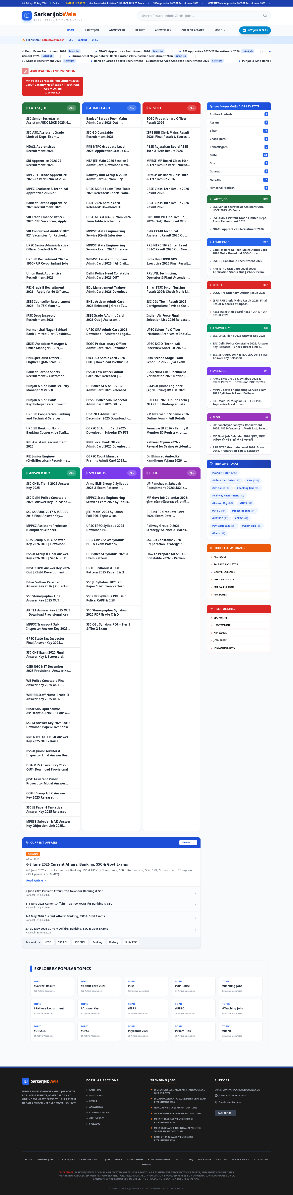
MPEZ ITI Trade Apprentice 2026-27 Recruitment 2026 (194, 3)
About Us (221, 1159)
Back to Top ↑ (225, 1113)
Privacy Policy (241, 1159)
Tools (118, 1159)
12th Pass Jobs (66, 1159)
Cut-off (179, 1159)
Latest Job (92, 30)
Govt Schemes (135, 1159)
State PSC (131, 942)
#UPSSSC (220, 518)
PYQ (191, 1159)
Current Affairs (192, 30)
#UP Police (221, 488)
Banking (83, 40)
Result (140, 30)
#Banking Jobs (248, 488)
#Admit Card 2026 (226, 480)
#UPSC (218, 510)
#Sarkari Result (224, 473)
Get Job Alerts (258, 30)
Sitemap (146, 1164)
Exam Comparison (159, 1159)
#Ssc (253, 480)
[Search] (265, 16)
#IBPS (246, 503)
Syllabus (93, 1123)
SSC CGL (63, 942)
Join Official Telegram (232, 1095)
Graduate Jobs (88, 1159)
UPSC (95, 40)
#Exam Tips (251, 525)
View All (186, 842)
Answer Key (163, 30)
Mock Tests (204, 1159)
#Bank (218, 533)
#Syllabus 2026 (223, 525)
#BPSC (241, 518)
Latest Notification (53, 40)
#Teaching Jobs (243, 510)
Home (71, 30)
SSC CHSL (80, 942)
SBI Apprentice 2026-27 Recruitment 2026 (133, 3)
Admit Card (117, 30)
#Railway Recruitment (228, 495)
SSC (71, 40)
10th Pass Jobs (44, 1159)
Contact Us (261, 1159)
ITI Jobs (106, 1159)
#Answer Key (222, 503)
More (218, 30)
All (71, 108)
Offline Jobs (95, 1118)
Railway (114, 942)
